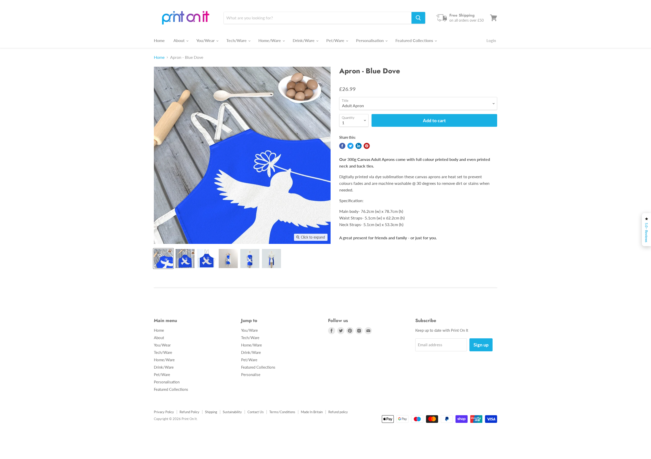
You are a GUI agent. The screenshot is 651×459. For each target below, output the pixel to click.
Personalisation (370, 40)
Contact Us (255, 412)
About (179, 40)
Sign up (481, 344)
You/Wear (206, 40)
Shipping (211, 412)
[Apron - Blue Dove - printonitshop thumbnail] (163, 258)
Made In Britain (312, 412)
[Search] (418, 18)
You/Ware (249, 330)
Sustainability (232, 412)
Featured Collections (414, 40)
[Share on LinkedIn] (359, 146)
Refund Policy (189, 412)
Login (491, 40)
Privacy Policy (164, 412)
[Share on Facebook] (342, 146)
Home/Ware (270, 40)
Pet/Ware (335, 40)
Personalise (250, 374)
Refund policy (338, 412)
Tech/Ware (237, 40)
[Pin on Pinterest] (367, 146)
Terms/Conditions (282, 412)
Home (159, 40)
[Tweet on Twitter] (350, 146)
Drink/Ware (304, 40)
